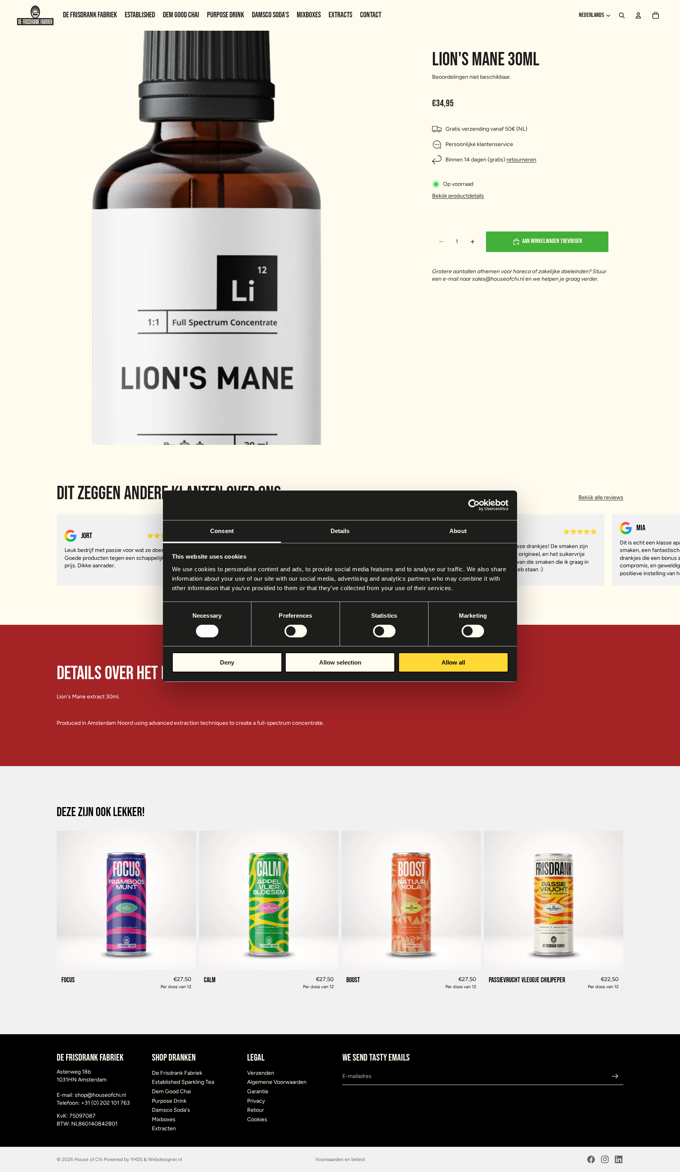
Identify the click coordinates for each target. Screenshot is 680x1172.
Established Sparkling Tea (183, 1082)
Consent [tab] (222, 530)
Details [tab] (340, 530)
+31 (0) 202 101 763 (105, 1103)
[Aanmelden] (615, 1076)
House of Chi (88, 1159)
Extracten (164, 1128)
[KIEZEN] (184, 958)
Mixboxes (164, 1119)
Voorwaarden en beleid (340, 1159)
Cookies (257, 1119)
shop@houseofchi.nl (100, 1095)
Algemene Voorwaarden (277, 1082)
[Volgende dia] (614, 549)
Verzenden (260, 1073)
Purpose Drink (169, 1101)
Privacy (256, 1101)
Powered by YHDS (122, 1159)
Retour (255, 1110)
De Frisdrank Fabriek (177, 1073)
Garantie (257, 1091)
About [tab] (458, 530)
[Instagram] (605, 1159)
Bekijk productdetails (458, 196)
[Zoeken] (621, 15)
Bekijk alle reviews (600, 497)
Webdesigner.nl (165, 1159)
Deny (227, 662)
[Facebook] (591, 1159)
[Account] (638, 15)
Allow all (453, 662)
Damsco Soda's (171, 1110)
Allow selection (340, 662)
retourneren (521, 160)
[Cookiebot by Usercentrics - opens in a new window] (474, 505)
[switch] (296, 631)
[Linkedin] (618, 1159)
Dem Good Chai (171, 1091)
